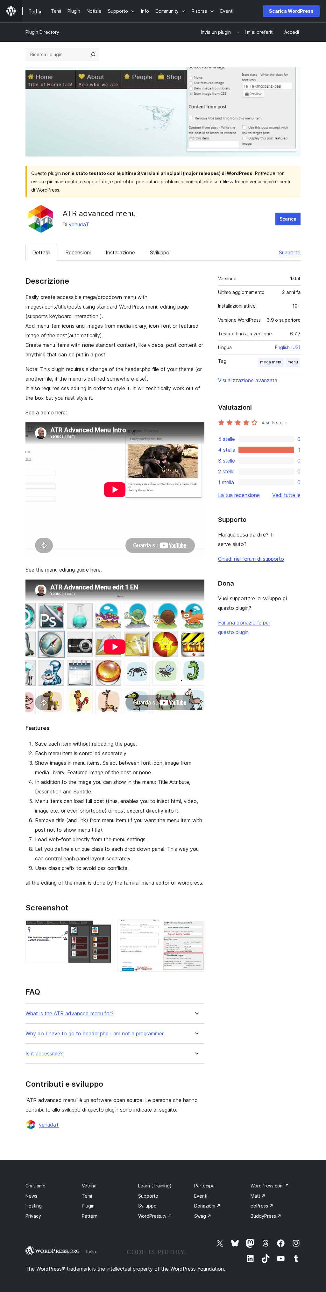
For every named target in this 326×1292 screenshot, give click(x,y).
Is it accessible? (44, 1054)
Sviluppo (159, 252)
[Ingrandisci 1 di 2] (104, 927)
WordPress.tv (155, 1216)
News (31, 1196)
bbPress (262, 1205)
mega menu (271, 362)
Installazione (120, 252)
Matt (258, 1196)
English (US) (288, 347)
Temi (87, 1196)
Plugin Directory (42, 32)
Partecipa (204, 1185)
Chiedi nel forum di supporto (251, 559)
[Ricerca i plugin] (93, 54)
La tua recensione (239, 495)
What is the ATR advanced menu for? (69, 1014)
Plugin (88, 1205)
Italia (91, 1251)
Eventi (200, 1196)
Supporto (290, 252)
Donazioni (207, 1205)
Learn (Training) (155, 1185)
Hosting (33, 1205)
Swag (202, 1216)
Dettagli (41, 252)
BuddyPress (266, 1216)
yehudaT (79, 224)
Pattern (89, 1216)
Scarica (288, 219)
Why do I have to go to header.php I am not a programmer (94, 1034)
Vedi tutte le (286, 495)
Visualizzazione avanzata (247, 380)
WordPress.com (270, 1185)
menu (292, 362)
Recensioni (78, 252)
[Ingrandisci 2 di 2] (196, 927)
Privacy (33, 1216)
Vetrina (89, 1185)
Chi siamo (35, 1185)
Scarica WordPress (291, 11)
